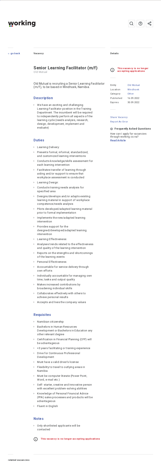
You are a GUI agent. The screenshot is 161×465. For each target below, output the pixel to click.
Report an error (119, 121)
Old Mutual (133, 85)
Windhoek (133, 89)
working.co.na (30, 23)
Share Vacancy (119, 117)
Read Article (118, 140)
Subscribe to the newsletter (149, 23)
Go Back (15, 53)
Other (130, 93)
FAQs (140, 23)
